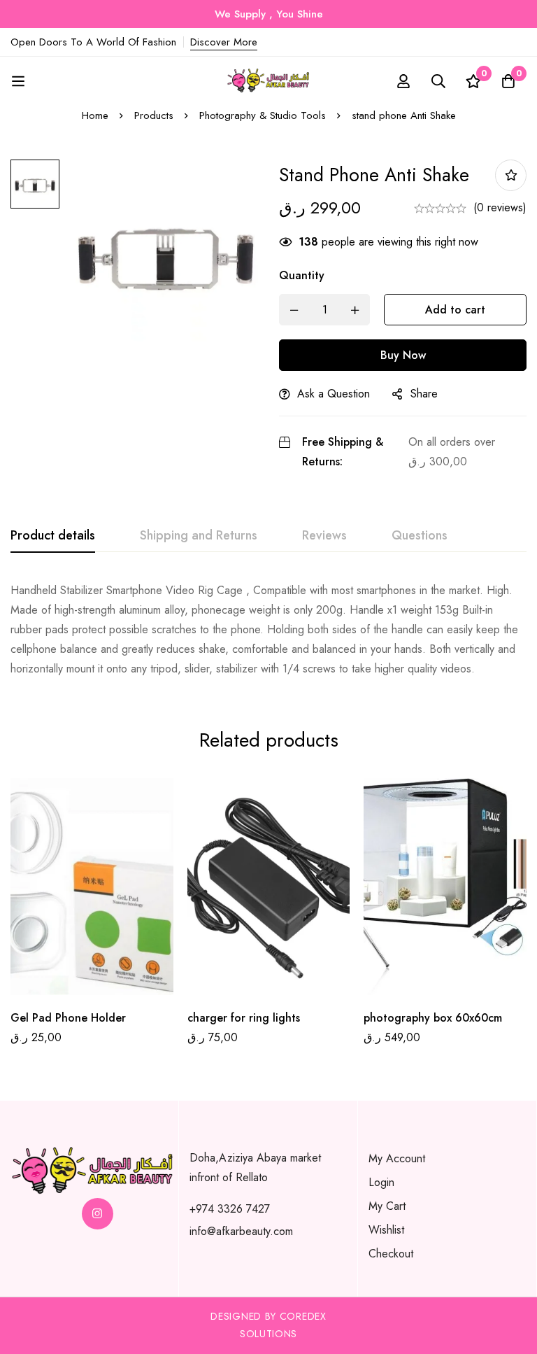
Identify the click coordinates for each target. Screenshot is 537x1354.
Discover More (223, 42)
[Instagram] (97, 1213)
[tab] (52, 536)
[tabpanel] (268, 630)
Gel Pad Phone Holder (68, 1018)
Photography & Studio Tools (262, 115)
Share (424, 394)
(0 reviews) (500, 207)
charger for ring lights (243, 1018)
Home (95, 115)
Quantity (301, 275)
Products (153, 115)
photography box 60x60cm (433, 1018)
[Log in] (403, 81)
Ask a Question (333, 394)
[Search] (438, 81)
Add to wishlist (511, 175)
